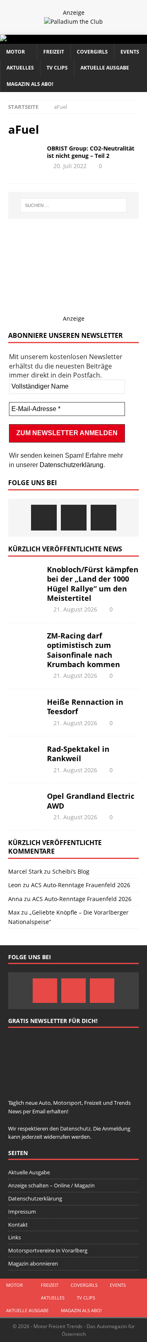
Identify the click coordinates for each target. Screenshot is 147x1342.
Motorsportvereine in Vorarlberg (47, 1250)
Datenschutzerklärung (71, 464)
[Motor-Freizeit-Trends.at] (36, 39)
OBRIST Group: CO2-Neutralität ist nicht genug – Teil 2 (90, 152)
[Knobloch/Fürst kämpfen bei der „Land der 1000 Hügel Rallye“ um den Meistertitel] (24, 577)
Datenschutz (75, 1128)
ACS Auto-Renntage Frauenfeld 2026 (80, 885)
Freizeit (53, 51)
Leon (14, 885)
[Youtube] (103, 518)
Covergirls (92, 51)
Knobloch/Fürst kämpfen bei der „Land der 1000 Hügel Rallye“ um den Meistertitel (92, 583)
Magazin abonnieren (33, 1263)
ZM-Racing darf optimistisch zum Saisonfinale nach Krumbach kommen (83, 650)
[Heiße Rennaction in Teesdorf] (24, 709)
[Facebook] (44, 518)
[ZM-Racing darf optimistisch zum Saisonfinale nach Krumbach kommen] (24, 643)
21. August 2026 (75, 609)
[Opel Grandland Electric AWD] (24, 803)
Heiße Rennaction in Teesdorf (85, 706)
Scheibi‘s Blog (70, 871)
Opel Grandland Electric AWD (90, 800)
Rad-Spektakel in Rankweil (78, 753)
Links (14, 1237)
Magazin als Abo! (30, 84)
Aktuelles (20, 67)
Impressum (22, 1211)
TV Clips (57, 67)
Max (14, 912)
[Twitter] (74, 518)
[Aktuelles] (24, 157)
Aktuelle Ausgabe (104, 67)
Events (129, 51)
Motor (15, 51)
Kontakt (18, 1224)
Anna (15, 899)
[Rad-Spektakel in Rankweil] (24, 756)
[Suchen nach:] (73, 205)
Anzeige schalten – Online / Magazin (51, 1185)
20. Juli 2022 (70, 166)
